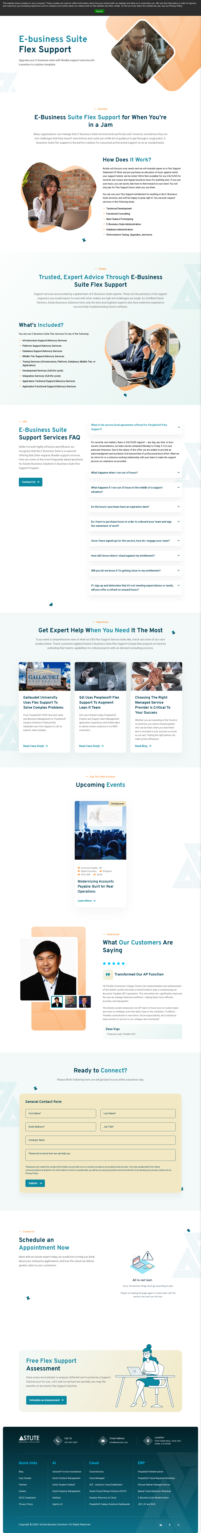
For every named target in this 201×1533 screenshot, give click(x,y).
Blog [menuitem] (21, 1471)
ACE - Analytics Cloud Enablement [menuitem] (105, 1485)
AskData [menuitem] (56, 1498)
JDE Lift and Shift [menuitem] (147, 1504)
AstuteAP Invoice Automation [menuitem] (66, 1471)
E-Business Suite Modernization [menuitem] (153, 1498)
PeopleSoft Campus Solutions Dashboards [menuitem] (109, 1504)
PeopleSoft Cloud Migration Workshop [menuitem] (156, 1478)
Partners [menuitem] (23, 1485)
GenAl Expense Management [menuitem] (66, 1491)
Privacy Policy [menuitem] (26, 1504)
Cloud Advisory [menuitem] (96, 1471)
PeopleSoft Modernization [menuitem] (150, 1471)
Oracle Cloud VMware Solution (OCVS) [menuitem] (107, 1491)
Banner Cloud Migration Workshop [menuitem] (154, 1491)
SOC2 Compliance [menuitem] (27, 1498)
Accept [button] (99, 11)
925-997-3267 (71, 1442)
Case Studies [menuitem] (25, 1478)
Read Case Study (33, 746)
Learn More (85, 900)
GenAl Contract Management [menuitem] (66, 1478)
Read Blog (141, 746)
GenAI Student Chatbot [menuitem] (63, 1485)
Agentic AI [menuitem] (57, 1504)
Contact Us (28, 481)
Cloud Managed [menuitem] (96, 1478)
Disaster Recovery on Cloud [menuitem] (102, 1498)
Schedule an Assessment (44, 1400)
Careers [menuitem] (22, 1491)
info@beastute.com (119, 1442)
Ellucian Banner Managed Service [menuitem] (154, 1485)
